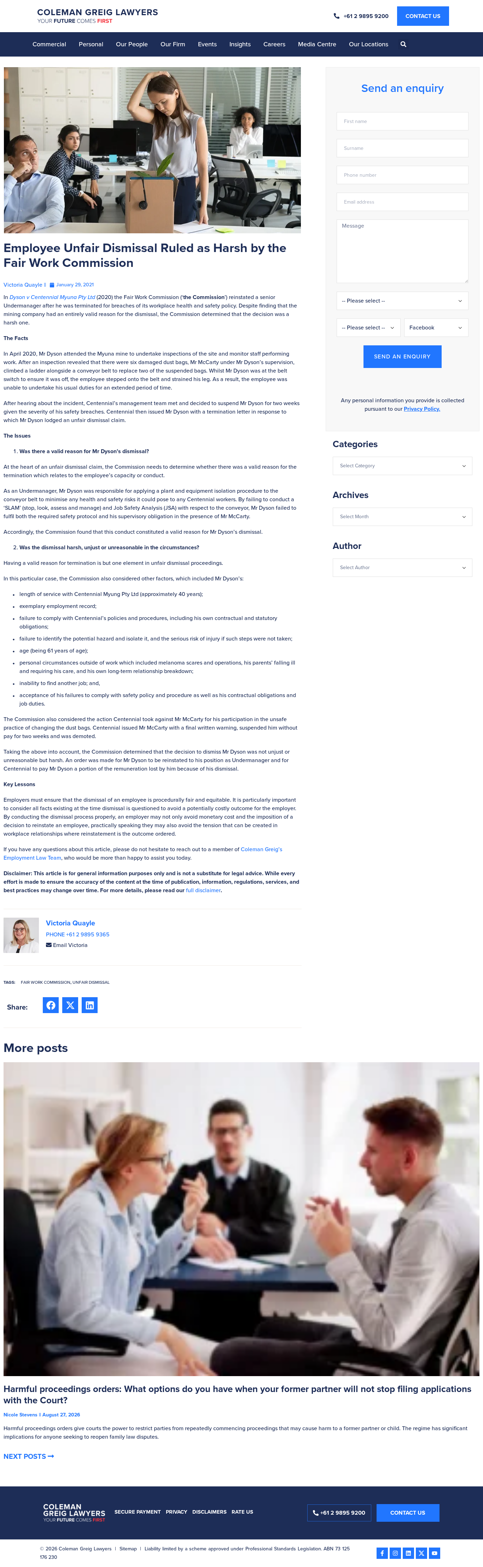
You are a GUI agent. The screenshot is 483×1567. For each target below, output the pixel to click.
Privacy (176, 1512)
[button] (403, 44)
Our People (132, 44)
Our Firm (173, 44)
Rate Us (242, 1512)
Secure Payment (138, 1512)
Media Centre (317, 44)
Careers (274, 44)
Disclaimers (209, 1512)
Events (207, 44)
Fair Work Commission (45, 982)
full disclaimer (203, 890)
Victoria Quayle (70, 923)
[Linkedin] (408, 1553)
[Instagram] (395, 1553)
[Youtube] (434, 1553)
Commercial (49, 44)
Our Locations (368, 44)
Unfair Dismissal (91, 982)
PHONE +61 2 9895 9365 (78, 934)
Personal (91, 44)
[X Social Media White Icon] (421, 1553)
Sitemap (128, 1549)
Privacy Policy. (422, 409)
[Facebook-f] (382, 1553)
